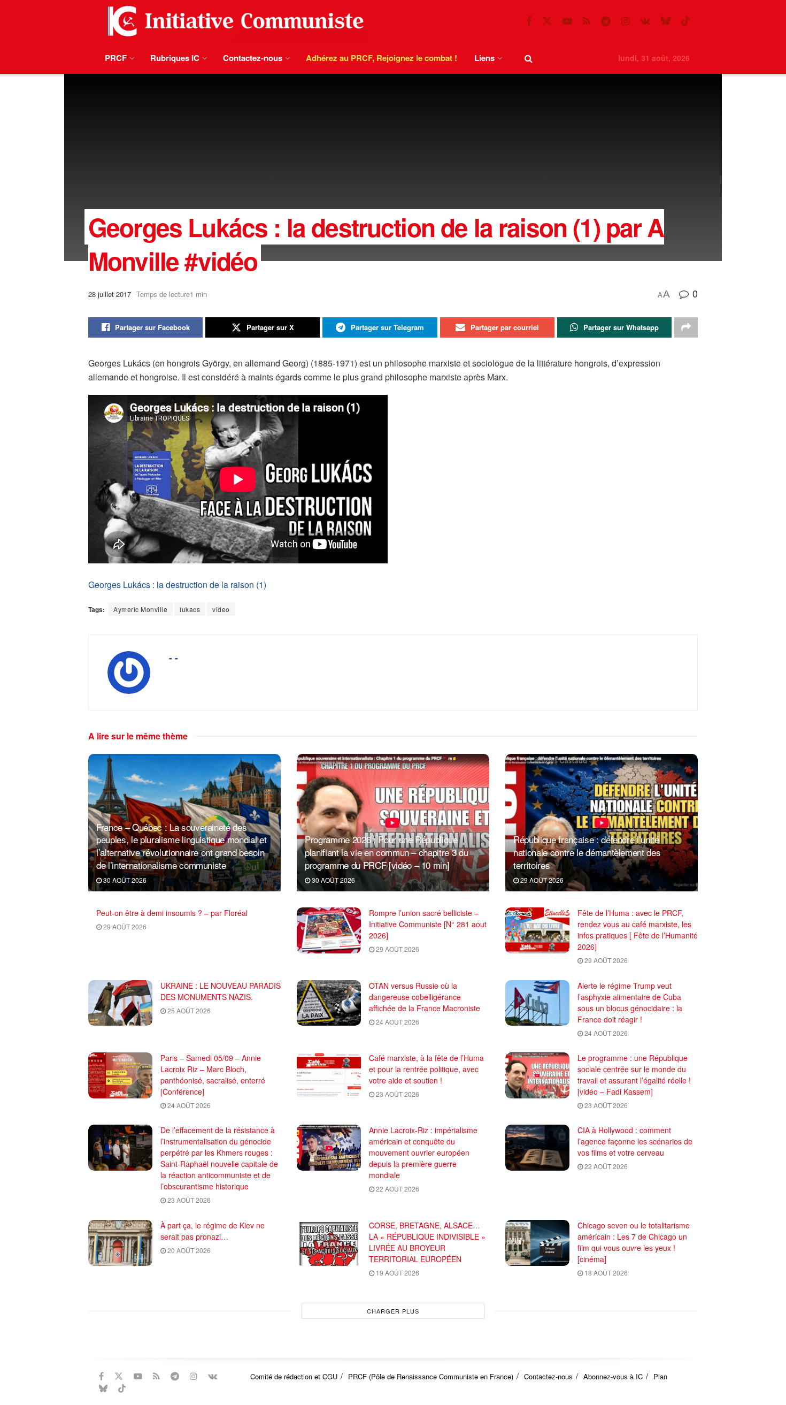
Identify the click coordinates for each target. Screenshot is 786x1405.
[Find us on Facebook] (528, 21)
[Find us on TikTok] (685, 21)
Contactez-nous (252, 58)
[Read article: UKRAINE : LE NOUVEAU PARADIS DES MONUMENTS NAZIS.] (120, 1003)
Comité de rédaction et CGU (293, 1376)
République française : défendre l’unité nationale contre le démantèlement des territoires (586, 852)
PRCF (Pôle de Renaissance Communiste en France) (430, 1376)
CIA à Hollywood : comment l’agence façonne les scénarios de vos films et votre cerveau (634, 1141)
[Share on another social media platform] (686, 327)
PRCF (116, 58)
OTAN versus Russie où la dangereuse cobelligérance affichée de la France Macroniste (424, 996)
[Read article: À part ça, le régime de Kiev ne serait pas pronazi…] (120, 1243)
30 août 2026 (124, 879)
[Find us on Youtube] (567, 21)
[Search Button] (529, 58)
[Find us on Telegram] (606, 21)
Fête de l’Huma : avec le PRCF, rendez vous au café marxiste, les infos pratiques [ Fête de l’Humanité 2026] (637, 929)
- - (173, 658)
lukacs (190, 609)
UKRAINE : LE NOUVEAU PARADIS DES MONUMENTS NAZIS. (220, 991)
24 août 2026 (396, 1021)
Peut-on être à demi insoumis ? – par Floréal (172, 912)
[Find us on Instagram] (625, 21)
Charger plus (393, 1311)
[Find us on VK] (645, 21)
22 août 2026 (396, 1188)
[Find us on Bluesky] (666, 21)
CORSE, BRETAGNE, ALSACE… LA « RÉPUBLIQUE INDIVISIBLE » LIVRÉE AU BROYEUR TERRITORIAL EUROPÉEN (427, 1242)
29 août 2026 (541, 879)
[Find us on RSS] (586, 21)
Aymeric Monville (140, 609)
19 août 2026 (396, 1272)
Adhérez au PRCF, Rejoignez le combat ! (381, 58)
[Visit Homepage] (233, 21)
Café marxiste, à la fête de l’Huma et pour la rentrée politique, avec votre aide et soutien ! (426, 1069)
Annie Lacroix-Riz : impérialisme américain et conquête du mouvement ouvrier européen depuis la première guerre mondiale (423, 1152)
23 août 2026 (396, 1093)
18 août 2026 (605, 1272)
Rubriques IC (174, 58)
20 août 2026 (188, 1250)
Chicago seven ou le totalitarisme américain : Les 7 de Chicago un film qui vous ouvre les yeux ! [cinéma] (633, 1242)
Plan (660, 1376)
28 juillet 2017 (109, 294)
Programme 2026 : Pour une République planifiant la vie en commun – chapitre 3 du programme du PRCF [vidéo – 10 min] (386, 852)
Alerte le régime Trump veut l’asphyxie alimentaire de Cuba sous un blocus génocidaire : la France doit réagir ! (629, 1002)
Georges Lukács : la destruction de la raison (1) (177, 584)
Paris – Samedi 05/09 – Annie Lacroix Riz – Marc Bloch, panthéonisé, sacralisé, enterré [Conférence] (212, 1074)
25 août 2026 (188, 1010)
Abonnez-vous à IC (613, 1376)
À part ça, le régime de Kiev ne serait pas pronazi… (212, 1231)
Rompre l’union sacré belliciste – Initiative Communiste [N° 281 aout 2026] (428, 924)
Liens (484, 58)
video (221, 609)
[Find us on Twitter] (547, 21)
